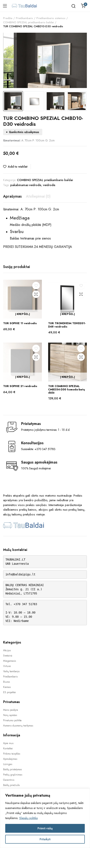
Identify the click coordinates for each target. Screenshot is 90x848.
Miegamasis (9, 661)
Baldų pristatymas (12, 769)
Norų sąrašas (10, 715)
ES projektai (9, 692)
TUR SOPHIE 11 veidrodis (20, 323)
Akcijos (7, 650)
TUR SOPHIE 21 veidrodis (20, 386)
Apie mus (8, 743)
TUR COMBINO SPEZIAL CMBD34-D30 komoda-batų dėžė (66, 389)
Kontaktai (8, 748)
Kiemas (7, 687)
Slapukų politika (28, 818)
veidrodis (49, 185)
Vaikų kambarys (11, 671)
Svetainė (7, 656)
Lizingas (7, 764)
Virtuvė (7, 666)
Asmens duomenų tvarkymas (18, 726)
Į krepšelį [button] (22, 314)
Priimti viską (45, 828)
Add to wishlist (17, 166)
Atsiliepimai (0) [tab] (38, 196)
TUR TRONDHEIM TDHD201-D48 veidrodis (67, 324)
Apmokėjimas (10, 759)
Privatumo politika (12, 720)
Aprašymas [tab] (12, 196)
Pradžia (7, 18)
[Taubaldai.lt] (24, 6)
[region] (45, 818)
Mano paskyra (10, 710)
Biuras (6, 682)
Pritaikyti (45, 839)
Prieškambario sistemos (50, 18)
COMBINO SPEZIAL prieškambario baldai (28, 22)
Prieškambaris (24, 18)
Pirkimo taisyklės (11, 754)
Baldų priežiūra (11, 785)
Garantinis (8, 780)
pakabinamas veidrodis (25, 185)
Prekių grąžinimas (12, 775)
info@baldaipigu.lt (20, 574)
